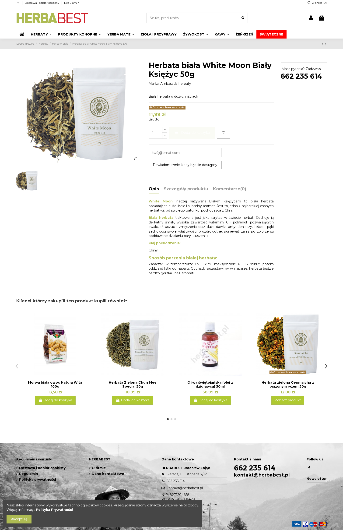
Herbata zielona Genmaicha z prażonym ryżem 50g (288, 384)
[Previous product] (323, 44)
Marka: (154, 83)
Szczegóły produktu (186, 189)
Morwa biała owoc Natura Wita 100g (55, 384)
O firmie (99, 468)
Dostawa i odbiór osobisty (42, 2)
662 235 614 (301, 76)
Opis (154, 189)
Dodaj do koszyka (195, 133)
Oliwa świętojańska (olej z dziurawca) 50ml (210, 384)
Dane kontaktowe (108, 474)
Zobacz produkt (288, 400)
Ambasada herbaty (175, 83)
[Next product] (326, 44)
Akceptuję (19, 519)
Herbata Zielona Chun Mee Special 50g (133, 384)
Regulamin (71, 2)
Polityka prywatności (37, 479)
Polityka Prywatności (54, 510)
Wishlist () (319, 2)
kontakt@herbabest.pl (185, 488)
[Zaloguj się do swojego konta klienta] (311, 18)
